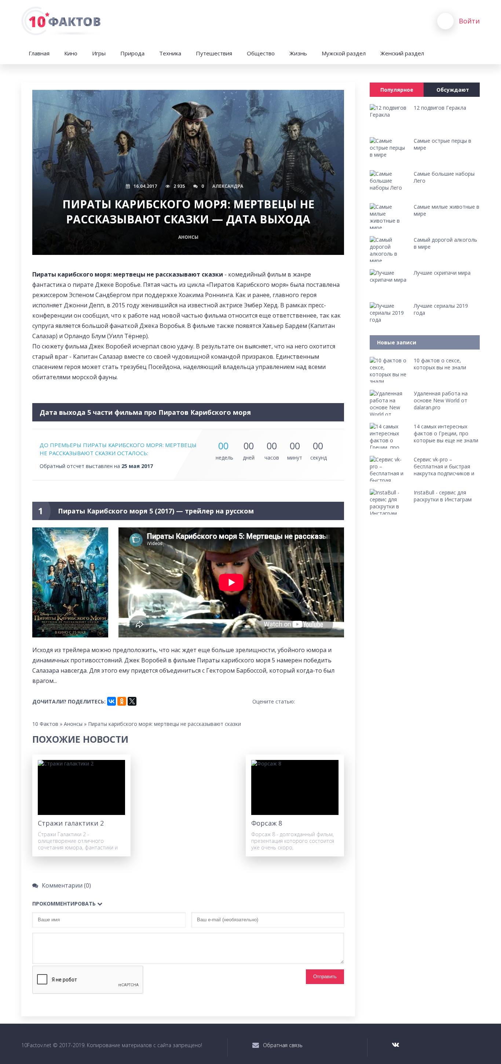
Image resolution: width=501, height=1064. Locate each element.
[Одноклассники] (121, 701)
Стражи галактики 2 (71, 823)
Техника (170, 53)
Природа (132, 53)
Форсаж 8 (266, 823)
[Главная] (62, 21)
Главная (39, 53)
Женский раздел (402, 53)
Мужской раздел (344, 53)
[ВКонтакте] (111, 701)
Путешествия (214, 53)
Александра (227, 186)
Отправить (325, 976)
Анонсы (188, 237)
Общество (261, 53)
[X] (132, 701)
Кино (70, 53)
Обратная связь (283, 1045)
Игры (99, 53)
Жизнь (298, 53)
